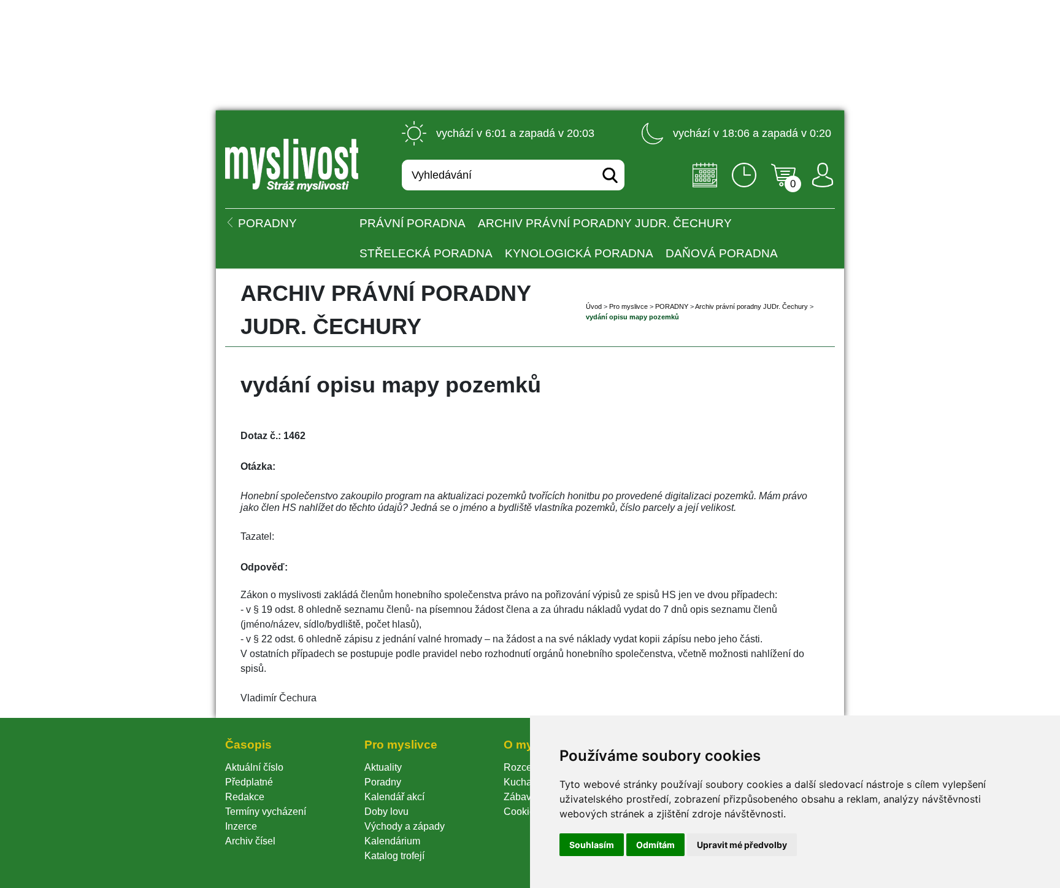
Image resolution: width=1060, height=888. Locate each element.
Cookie (522, 811)
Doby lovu (386, 811)
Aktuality (383, 767)
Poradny (382, 782)
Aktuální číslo (254, 767)
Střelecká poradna (426, 253)
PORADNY (671, 306)
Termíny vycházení (265, 811)
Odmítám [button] (655, 844)
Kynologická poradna (579, 253)
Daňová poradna (722, 253)
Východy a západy (404, 826)
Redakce (244, 797)
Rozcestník (528, 767)
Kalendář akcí (394, 797)
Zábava (520, 797)
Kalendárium (392, 841)
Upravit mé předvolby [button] (742, 844)
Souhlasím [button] (591, 844)
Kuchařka (524, 782)
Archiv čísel (250, 841)
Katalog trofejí (394, 856)
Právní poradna (412, 223)
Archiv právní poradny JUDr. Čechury (605, 223)
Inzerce (241, 826)
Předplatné (249, 782)
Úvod (594, 306)
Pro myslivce (628, 306)
